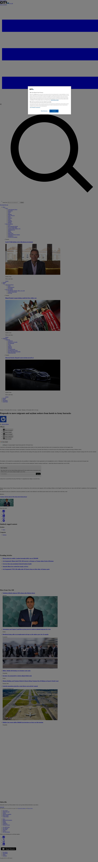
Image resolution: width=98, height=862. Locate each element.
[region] (49, 100)
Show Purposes (44, 110)
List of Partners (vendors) (35, 107)
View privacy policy (55, 100)
